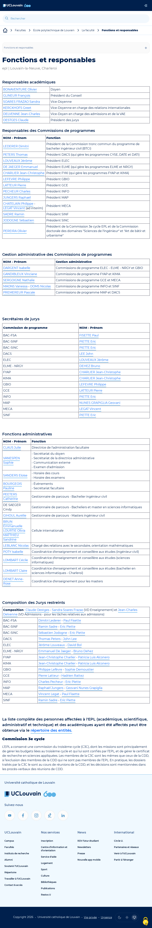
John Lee (70, 639)
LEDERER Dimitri (16, 146)
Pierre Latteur (48, 675)
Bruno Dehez (83, 651)
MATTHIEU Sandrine (11, 537)
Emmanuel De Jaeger (54, 651)
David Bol (74, 645)
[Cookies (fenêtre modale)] (145, 921)
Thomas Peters (49, 639)
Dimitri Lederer (49, 620)
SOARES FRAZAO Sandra (21, 101)
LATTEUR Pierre (14, 185)
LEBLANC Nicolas (16, 545)
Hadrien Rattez (72, 675)
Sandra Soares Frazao (67, 610)
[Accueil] (17, 5)
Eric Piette (67, 626)
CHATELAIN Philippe (18, 203)
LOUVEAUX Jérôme (17, 161)
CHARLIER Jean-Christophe (23, 173)
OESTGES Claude (16, 120)
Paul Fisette (72, 620)
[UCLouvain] (5, 30)
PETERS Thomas (15, 154)
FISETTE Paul (89, 335)
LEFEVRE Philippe (16, 179)
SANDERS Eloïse (15, 475)
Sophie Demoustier (79, 669)
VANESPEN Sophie (11, 460)
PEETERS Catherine (10, 497)
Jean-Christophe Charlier (56, 657)
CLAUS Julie (12, 447)
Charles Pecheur (50, 682)
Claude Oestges (37, 610)
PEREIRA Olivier (15, 231)
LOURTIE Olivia (14, 530)
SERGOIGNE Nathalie (19, 280)
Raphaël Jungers (50, 688)
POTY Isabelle (13, 552)
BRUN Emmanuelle (12, 524)
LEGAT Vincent (14, 208)
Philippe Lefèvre (50, 669)
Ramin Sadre (47, 626)
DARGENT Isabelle (16, 268)
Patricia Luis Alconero (94, 657)
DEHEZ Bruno (89, 366)
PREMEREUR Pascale (19, 292)
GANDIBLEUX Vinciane (20, 274)
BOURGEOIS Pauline (12, 486)
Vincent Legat (48, 694)
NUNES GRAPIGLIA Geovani (99, 403)
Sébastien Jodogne (52, 633)
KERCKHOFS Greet (17, 108)
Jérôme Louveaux (51, 645)
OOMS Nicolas (40, 286)
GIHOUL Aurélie (14, 515)
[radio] (120, 917)
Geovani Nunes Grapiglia (84, 688)
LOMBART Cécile (15, 560)
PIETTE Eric (87, 341)
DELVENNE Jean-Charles (21, 114)
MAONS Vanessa (15, 286)
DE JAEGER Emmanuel (20, 167)
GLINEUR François (16, 95)
